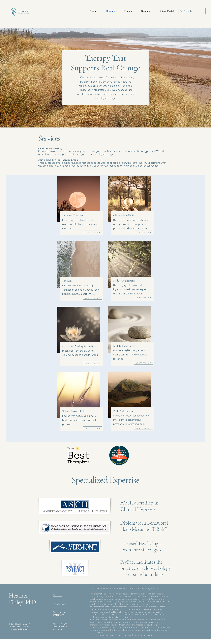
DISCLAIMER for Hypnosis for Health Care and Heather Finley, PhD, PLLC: (126, 588)
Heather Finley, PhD (22, 599)
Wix (26, 629)
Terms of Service (123, 635)
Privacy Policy (104, 635)
